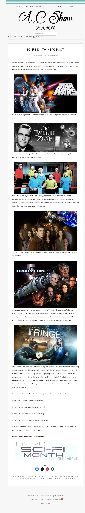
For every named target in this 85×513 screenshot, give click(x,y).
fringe (62, 476)
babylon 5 (49, 476)
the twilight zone (53, 479)
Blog (50, 7)
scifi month (23, 479)
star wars (41, 479)
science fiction (72, 476)
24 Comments (53, 56)
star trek (32, 479)
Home (18, 7)
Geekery (24, 476)
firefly (56, 476)
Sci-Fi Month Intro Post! (46, 49)
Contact (71, 7)
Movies (30, 476)
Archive (60, 7)
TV (35, 476)
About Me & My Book (34, 7)
